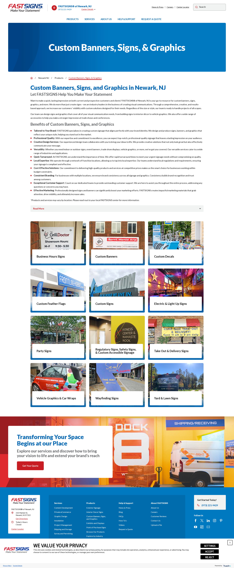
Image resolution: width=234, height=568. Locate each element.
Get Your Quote (30, 465)
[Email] (208, 526)
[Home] (25, 8)
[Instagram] (214, 520)
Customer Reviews (158, 516)
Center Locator (183, 7)
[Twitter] (201, 520)
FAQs (121, 516)
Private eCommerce (62, 512)
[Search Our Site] (196, 7)
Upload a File (156, 525)
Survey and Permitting (63, 533)
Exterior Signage (93, 508)
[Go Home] (31, 78)
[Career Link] (201, 526)
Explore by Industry (94, 536)
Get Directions (22, 519)
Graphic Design (60, 516)
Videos (122, 525)
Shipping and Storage (63, 529)
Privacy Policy (7, 566)
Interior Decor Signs (94, 512)
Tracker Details (17, 566)
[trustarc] (226, 566)
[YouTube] (195, 526)
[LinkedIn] (208, 520)
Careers (170, 7)
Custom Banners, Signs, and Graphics (96, 517)
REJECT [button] (209, 557)
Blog (121, 512)
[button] (230, 542)
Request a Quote (126, 529)
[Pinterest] (221, 520)
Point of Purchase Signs (96, 527)
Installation (59, 520)
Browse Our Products (95, 532)
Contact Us (155, 520)
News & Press (157, 7)
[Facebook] (195, 520)
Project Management (63, 525)
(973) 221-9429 (65, 9)
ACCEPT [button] (209, 551)
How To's (123, 520)
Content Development (63, 508)
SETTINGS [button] (209, 545)
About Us (155, 508)
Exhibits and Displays (95, 523)
